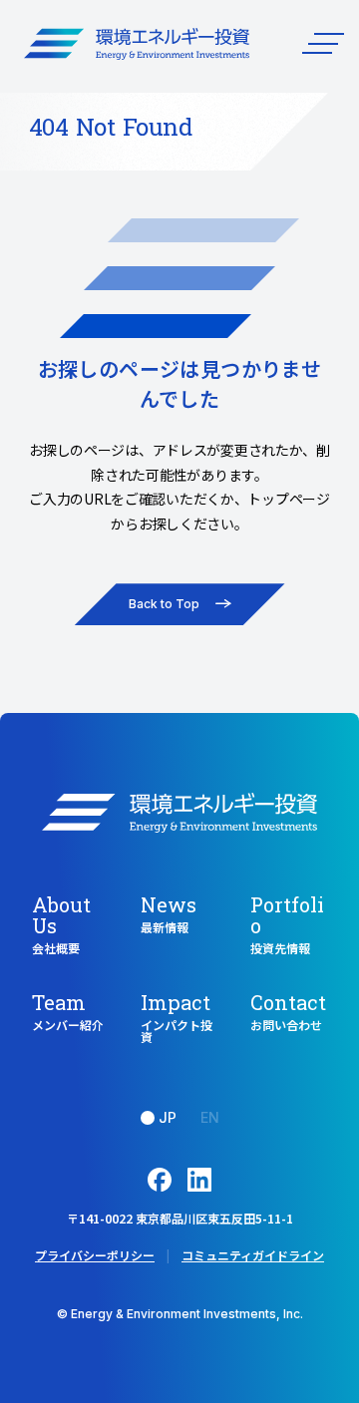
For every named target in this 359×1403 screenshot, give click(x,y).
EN (209, 1117)
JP (168, 1117)
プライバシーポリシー (95, 1254)
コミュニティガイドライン (252, 1254)
